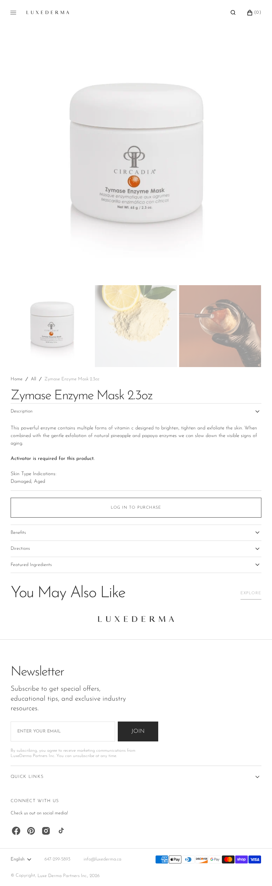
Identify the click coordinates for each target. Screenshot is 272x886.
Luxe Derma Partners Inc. (62, 875)
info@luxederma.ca (102, 859)
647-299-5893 (57, 859)
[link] (136, 620)
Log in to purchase (136, 508)
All (33, 379)
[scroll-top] (256, 870)
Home (17, 379)
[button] (233, 12)
